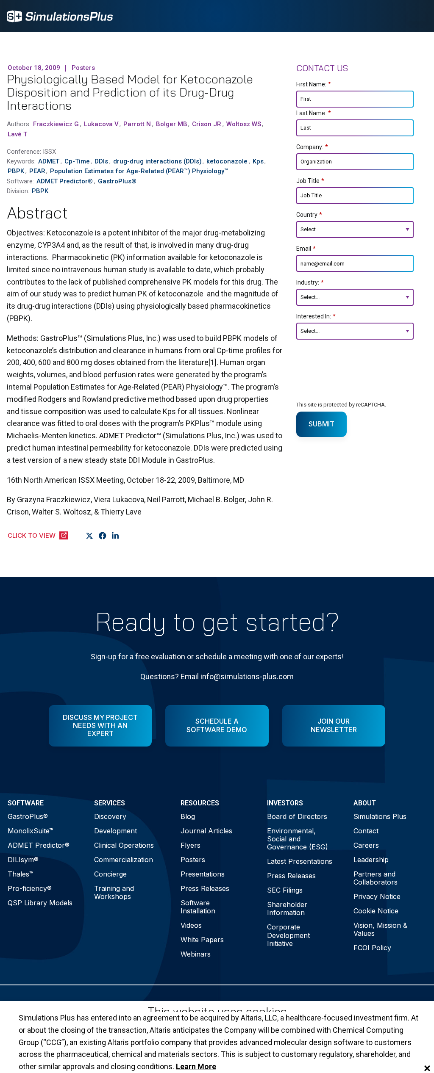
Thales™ (20, 874)
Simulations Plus (379, 816)
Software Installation (198, 907)
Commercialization (123, 859)
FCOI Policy (372, 947)
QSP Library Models (40, 903)
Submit (321, 424)
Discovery (110, 816)
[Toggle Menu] (416, 16)
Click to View (32, 535)
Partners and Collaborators (375, 878)
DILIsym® (23, 859)
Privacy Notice (377, 896)
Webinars (196, 954)
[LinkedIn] (115, 536)
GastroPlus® (28, 816)
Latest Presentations (299, 861)
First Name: (313, 84)
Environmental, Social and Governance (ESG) (297, 839)
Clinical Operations (124, 845)
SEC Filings (285, 890)
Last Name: (313, 113)
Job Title (310, 180)
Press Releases (205, 888)
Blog (188, 816)
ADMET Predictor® (39, 845)
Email (306, 248)
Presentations (203, 874)
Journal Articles (206, 831)
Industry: (310, 282)
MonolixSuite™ (30, 831)
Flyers (190, 845)
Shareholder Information (287, 908)
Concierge (110, 874)
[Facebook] (102, 536)
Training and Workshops (114, 892)
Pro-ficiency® (30, 888)
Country (309, 214)
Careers (366, 845)
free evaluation (160, 656)
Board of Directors (297, 816)
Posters (193, 859)
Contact (365, 831)
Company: (312, 147)
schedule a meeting (228, 656)
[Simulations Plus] (60, 15)
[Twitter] (89, 536)
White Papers (202, 939)
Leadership (371, 859)
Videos (191, 925)
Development (115, 831)
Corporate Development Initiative (288, 935)
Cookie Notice (375, 911)
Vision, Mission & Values (380, 929)
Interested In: (316, 316)
